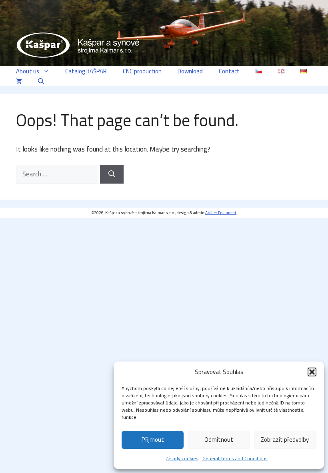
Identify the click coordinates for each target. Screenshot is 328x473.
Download (190, 71)
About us (27, 71)
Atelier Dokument (220, 212)
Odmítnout (218, 439)
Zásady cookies (182, 458)
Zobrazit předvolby (285, 439)
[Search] (112, 174)
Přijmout (153, 439)
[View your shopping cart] (19, 81)
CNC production (142, 71)
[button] (312, 372)
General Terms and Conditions (235, 458)
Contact (229, 71)
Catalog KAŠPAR (86, 71)
